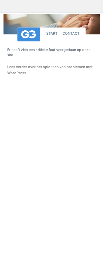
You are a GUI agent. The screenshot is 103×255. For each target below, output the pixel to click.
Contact (71, 33)
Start (52, 33)
